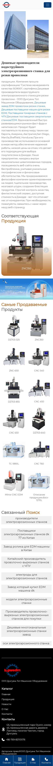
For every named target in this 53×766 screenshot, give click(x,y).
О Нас (33, 761)
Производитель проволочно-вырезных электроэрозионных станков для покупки (26, 615)
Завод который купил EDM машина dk (26, 588)
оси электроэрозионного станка (26, 643)
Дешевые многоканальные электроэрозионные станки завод (26, 631)
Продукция (20, 761)
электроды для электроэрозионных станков (26, 576)
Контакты (46, 761)
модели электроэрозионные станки (26, 601)
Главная (6, 761)
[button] (46, 250)
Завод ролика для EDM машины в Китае (27, 548)
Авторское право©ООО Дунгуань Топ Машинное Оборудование (26, 752)
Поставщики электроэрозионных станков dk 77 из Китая (26, 534)
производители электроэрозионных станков (26, 520)
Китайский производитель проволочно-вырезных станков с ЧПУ (26, 562)
